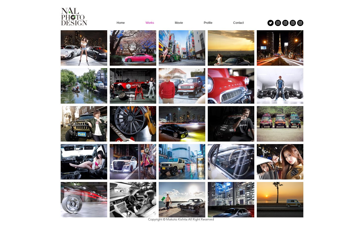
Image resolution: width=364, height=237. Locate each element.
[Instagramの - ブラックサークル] (278, 23)
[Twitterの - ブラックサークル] (270, 23)
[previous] (70, 126)
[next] (294, 126)
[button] (84, 48)
